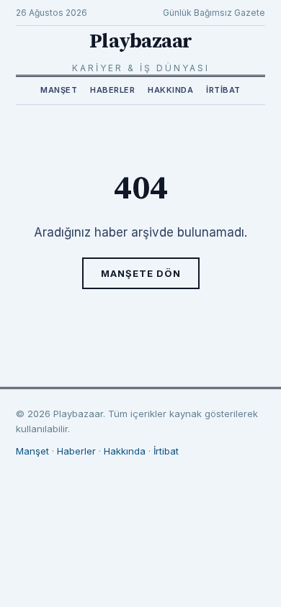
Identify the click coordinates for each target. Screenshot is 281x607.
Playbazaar (140, 41)
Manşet (58, 90)
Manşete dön (141, 273)
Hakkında (170, 90)
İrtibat (223, 90)
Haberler (112, 90)
